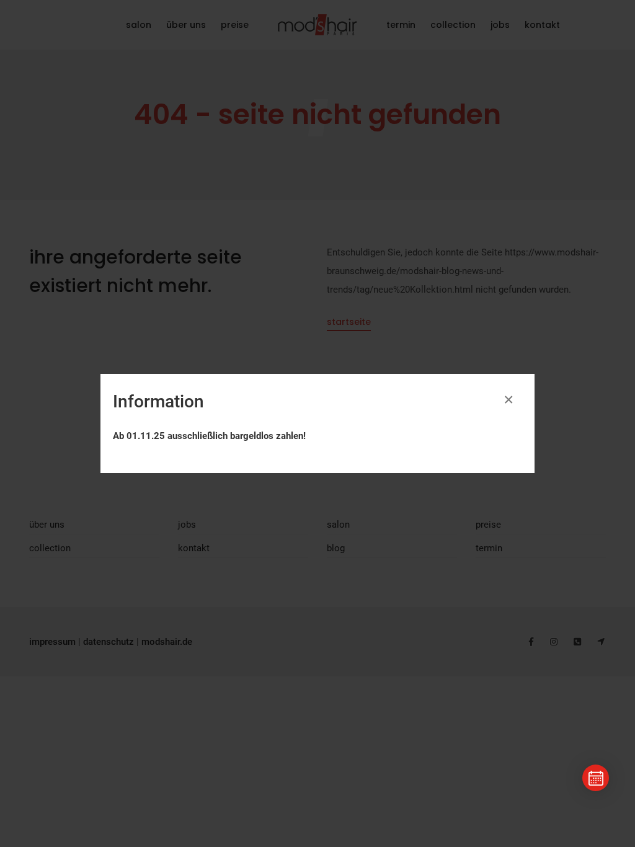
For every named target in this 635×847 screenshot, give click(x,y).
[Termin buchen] (595, 778)
